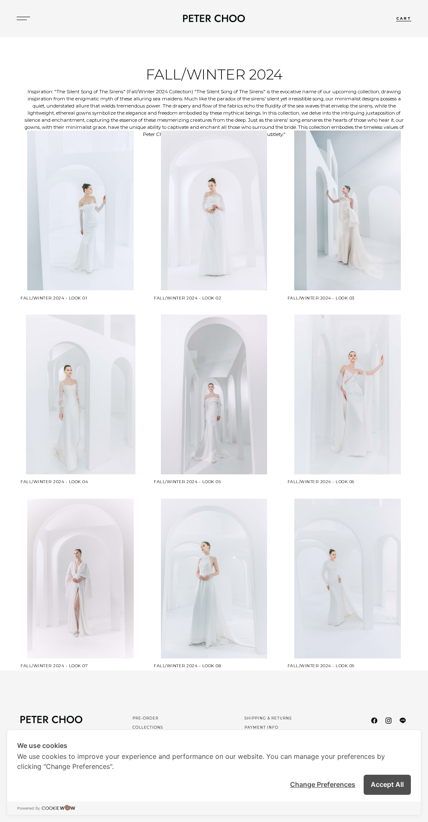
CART (403, 18)
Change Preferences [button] (322, 784)
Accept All (387, 784)
